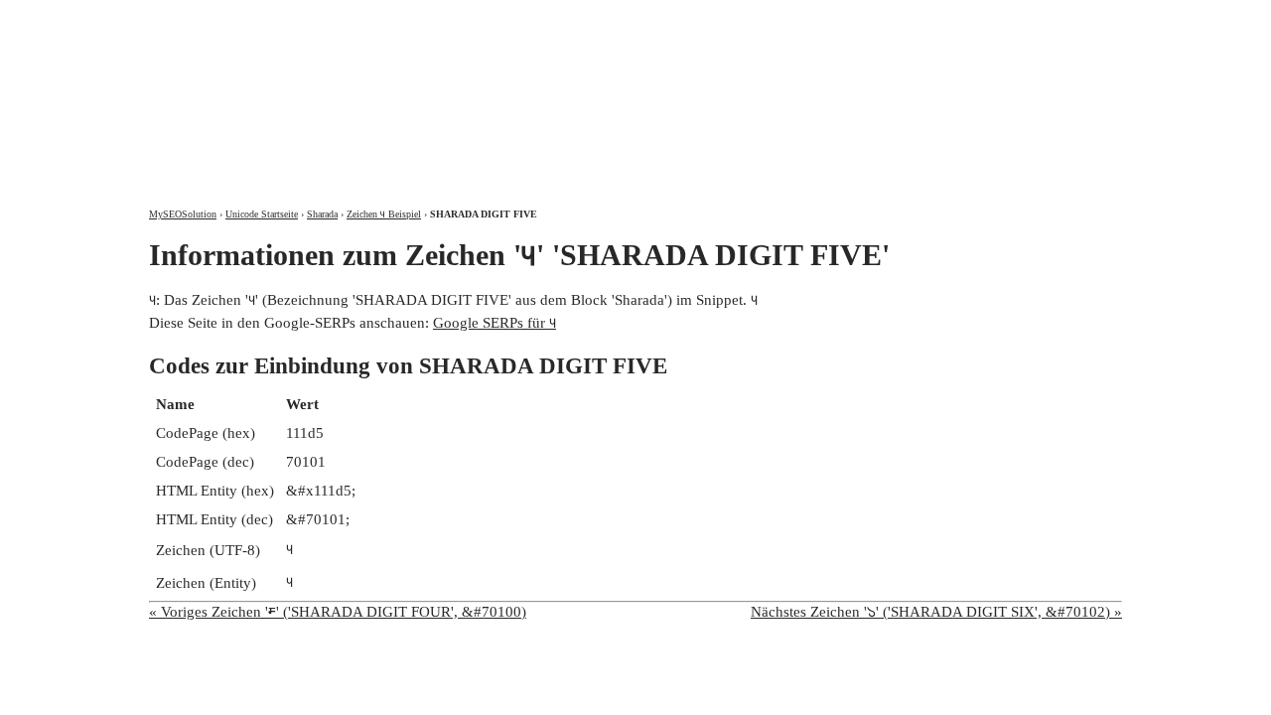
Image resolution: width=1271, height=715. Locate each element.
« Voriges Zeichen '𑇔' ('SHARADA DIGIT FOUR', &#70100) (337, 612)
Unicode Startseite (261, 214)
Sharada (322, 214)
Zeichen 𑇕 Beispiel (384, 214)
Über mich (860, 17)
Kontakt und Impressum (1016, 17)
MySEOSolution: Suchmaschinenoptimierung (382, 89)
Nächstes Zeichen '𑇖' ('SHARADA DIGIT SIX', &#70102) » (936, 612)
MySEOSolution (182, 214)
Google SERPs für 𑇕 (494, 323)
